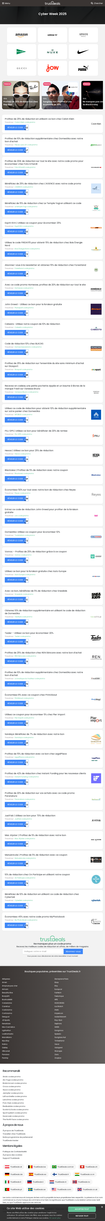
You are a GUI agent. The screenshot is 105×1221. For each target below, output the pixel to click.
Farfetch (58, 992)
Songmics (59, 1030)
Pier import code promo (24, 718)
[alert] (52, 1212)
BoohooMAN (7, 999)
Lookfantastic (7, 1034)
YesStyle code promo (23, 617)
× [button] (102, 1207)
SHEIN (57, 1027)
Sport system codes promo (15, 1113)
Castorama (7, 1010)
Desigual (5, 1017)
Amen (4, 982)
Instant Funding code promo (27, 777)
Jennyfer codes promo (13, 1093)
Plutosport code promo (24, 307)
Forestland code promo (24, 268)
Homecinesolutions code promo (28, 347)
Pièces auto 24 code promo (26, 145)
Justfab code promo (23, 819)
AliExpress (6, 979)
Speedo (58, 1034)
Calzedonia (7, 1003)
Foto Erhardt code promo (25, 167)
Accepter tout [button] (82, 1209)
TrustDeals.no (84, 1182)
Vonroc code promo (23, 555)
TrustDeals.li (38, 1182)
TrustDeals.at (16, 1167)
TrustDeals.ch (91, 1167)
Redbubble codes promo (14, 1106)
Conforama (7, 1013)
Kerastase (6, 1023)
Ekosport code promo (23, 369)
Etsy (56, 986)
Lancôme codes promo (13, 1099)
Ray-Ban (58, 1020)
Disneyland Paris (61, 979)
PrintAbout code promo (24, 698)
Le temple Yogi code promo (26, 206)
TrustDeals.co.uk (90, 1189)
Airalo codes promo (12, 1076)
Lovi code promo (22, 515)
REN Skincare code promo (25, 656)
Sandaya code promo (24, 737)
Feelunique (59, 996)
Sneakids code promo (24, 594)
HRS (56, 999)
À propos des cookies (12, 1155)
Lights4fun (6, 1030)
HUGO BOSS (59, 1003)
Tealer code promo (22, 636)
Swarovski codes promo (13, 1116)
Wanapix (58, 1051)
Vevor (57, 1044)
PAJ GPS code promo (23, 434)
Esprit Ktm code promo (24, 226)
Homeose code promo (24, 288)
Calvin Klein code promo (25, 122)
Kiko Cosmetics (8, 1027)
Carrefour (6, 1006)
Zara (57, 1054)
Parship (5, 1058)
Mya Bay (5, 1041)
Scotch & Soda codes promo (16, 1109)
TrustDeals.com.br (66, 1167)
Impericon (59, 1013)
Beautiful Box (7, 992)
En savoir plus (55, 1218)
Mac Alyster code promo (25, 838)
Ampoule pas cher (9, 986)
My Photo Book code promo (26, 920)
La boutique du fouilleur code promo (30, 678)
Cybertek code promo (24, 900)
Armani (5, 989)
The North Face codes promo (16, 1119)
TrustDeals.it (15, 1182)
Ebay (57, 982)
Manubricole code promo (25, 858)
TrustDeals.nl (60, 1182)
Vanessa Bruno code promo (26, 392)
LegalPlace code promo (24, 757)
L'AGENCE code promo (24, 187)
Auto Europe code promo (25, 574)
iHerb (57, 1010)
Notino (4, 1044)
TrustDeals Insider (10, 1140)
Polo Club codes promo (13, 1103)
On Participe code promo (25, 878)
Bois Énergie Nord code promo (27, 249)
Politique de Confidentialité (15, 1151)
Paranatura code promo (25, 799)
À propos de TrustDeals (13, 1130)
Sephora (58, 1023)
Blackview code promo (24, 473)
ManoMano (7, 1037)
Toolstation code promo (25, 535)
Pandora (5, 1054)
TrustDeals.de (16, 1174)
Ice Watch (59, 1006)
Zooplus (58, 1058)
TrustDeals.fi (63, 1174)
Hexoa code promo (23, 454)
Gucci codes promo (12, 1089)
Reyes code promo (22, 493)
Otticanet (6, 1051)
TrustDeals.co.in (87, 1174)
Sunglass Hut (60, 1037)
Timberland (59, 1041)
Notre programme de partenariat (18, 1137)
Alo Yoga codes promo (13, 1080)
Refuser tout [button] (82, 1216)
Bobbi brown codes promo (15, 1083)
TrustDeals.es (40, 1174)
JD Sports (6, 1020)
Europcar (58, 989)
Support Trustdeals (11, 1158)
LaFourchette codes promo (15, 1096)
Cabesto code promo (24, 327)
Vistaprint (58, 1047)
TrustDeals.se (40, 1189)
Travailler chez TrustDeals (14, 1134)
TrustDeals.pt (16, 1189)
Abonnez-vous (73, 951)
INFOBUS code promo (23, 414)
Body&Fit (5, 996)
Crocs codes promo (12, 1086)
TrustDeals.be (40, 1167)
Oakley (5, 1047)
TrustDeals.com (64, 1189)
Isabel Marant (60, 1017)
